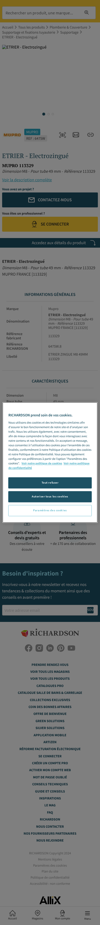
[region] (49, 462)
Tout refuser (50, 483)
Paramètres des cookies (50, 510)
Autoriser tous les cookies (50, 496)
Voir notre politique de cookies (42, 464)
